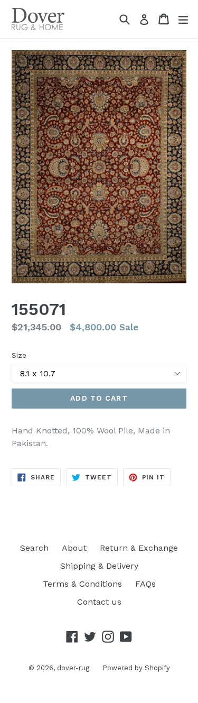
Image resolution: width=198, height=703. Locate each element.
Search (34, 548)
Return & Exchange (139, 548)
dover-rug (73, 668)
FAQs (145, 584)
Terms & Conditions (82, 584)
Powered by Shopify (136, 668)
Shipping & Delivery (99, 566)
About (74, 548)
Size (19, 355)
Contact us (99, 602)
